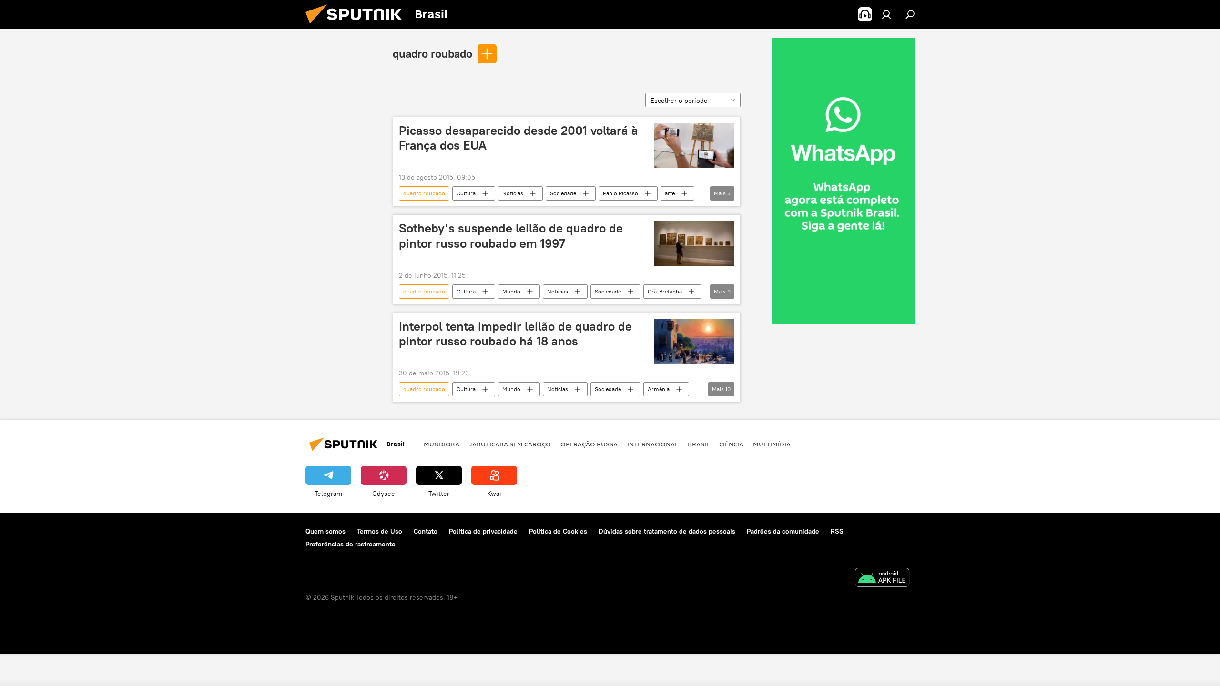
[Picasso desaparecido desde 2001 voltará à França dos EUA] (694, 145)
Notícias (512, 193)
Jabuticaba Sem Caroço (510, 444)
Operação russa (589, 444)
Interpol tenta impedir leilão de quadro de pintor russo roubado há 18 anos (515, 334)
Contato (425, 531)
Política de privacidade (483, 531)
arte (670, 193)
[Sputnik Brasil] (357, 26)
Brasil (699, 444)
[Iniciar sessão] (886, 14)
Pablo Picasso (620, 193)
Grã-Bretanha (665, 291)
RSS (837, 531)
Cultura (466, 193)
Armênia (659, 389)
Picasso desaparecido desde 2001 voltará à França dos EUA (518, 138)
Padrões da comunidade (783, 531)
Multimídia (772, 444)
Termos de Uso (379, 531)
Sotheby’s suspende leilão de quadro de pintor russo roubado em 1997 (511, 236)
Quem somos (325, 531)
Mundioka (441, 444)
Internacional (652, 444)
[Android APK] (882, 578)
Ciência (731, 444)
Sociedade (563, 193)
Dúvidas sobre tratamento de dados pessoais (667, 531)
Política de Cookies (558, 531)
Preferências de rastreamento (350, 544)
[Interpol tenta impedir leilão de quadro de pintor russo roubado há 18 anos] (694, 341)
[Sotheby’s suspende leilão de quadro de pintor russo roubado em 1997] (694, 243)
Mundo (511, 291)
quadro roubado (432, 53)
